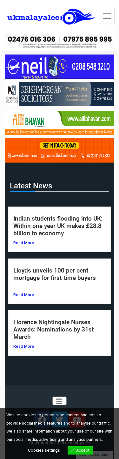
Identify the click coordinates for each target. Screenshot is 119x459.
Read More (23, 242)
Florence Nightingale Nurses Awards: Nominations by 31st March (53, 329)
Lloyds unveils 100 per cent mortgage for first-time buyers (54, 274)
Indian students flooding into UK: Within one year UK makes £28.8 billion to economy (57, 226)
